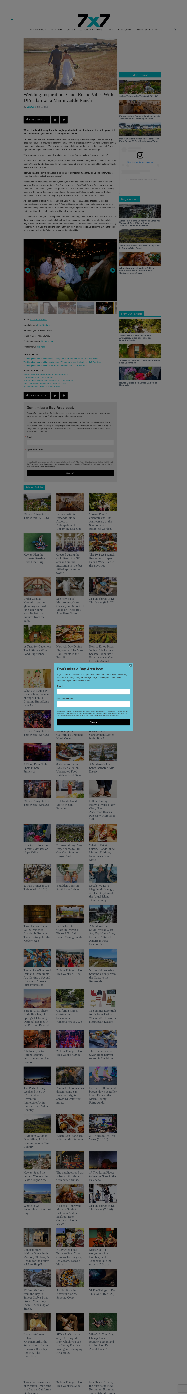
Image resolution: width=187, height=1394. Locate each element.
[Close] (130, 665)
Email (59, 686)
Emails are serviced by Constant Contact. (106, 715)
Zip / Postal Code (65, 698)
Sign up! (93, 722)
